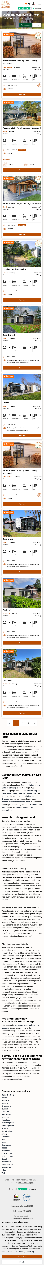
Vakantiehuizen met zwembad (22, 1218)
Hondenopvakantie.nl (22, 1216)
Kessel (4, 1148)
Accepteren (22, 1256)
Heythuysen (7, 1145)
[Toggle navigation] (39, 4)
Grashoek (6, 1137)
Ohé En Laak (7, 1156)
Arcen (4, 1134)
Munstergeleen (8, 1123)
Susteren (5, 1112)
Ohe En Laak (7, 1153)
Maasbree (6, 1120)
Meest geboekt (26, 25)
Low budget (37, 25)
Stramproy (6, 1167)
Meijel (4, 1098)
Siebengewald (8, 1126)
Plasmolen (6, 1162)
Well (3, 1173)
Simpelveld (6, 1114)
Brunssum (6, 1106)
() (28, 4)
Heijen (4, 1142)
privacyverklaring (26, 1252)
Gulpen (5, 1109)
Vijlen (4, 1170)
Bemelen (5, 1117)
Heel (3, 1139)
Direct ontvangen (25, 1183)
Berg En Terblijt (8, 1131)
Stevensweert (7, 1165)
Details (22, 1262)
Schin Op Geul (8, 1095)
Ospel (4, 1159)
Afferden (5, 1128)
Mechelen (6, 1151)
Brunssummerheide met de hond (16, 802)
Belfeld (5, 1103)
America (5, 1100)
